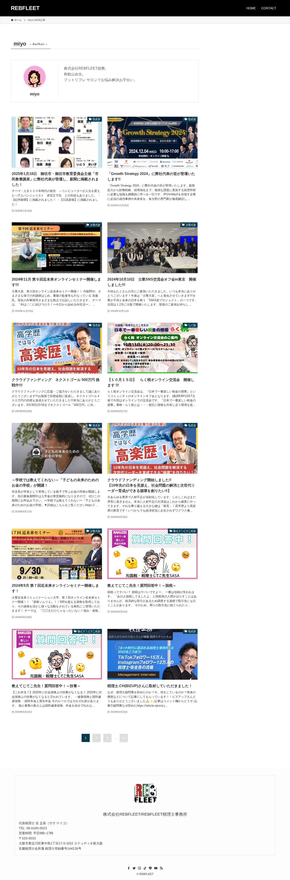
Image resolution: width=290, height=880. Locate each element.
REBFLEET (25, 8)
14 (124, 738)
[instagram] (140, 868)
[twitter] (134, 868)
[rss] (161, 868)
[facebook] (129, 868)
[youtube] (156, 868)
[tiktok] (145, 868)
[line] (150, 868)
